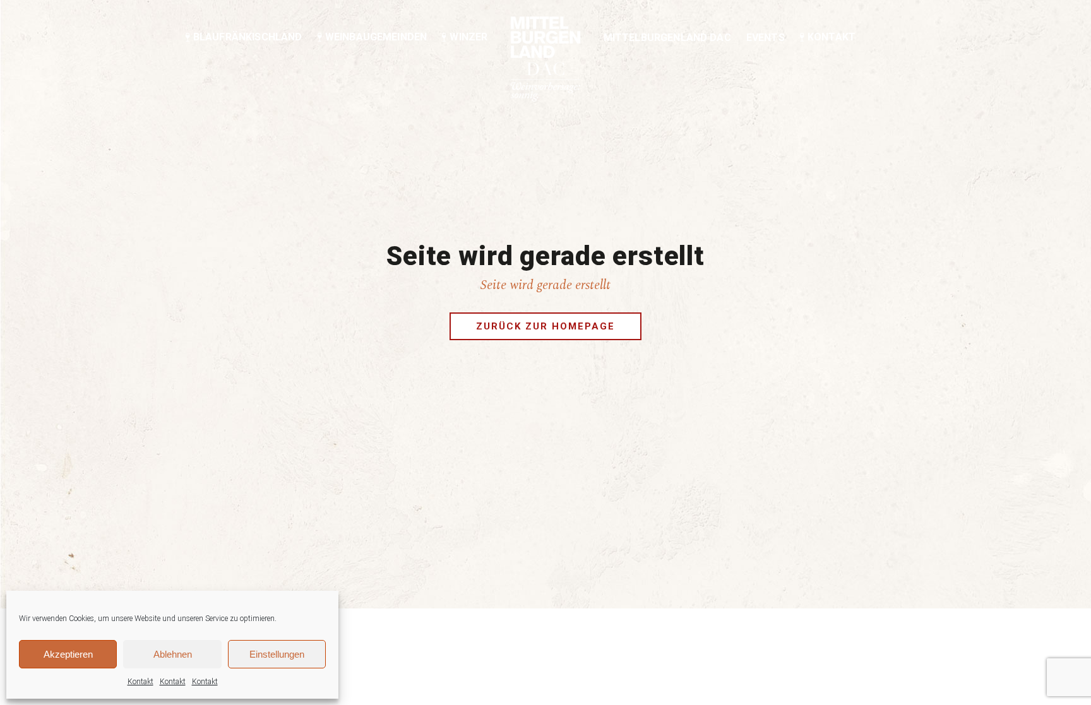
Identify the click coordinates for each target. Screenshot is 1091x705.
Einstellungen (276, 654)
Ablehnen (172, 654)
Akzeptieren (68, 654)
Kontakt (140, 681)
